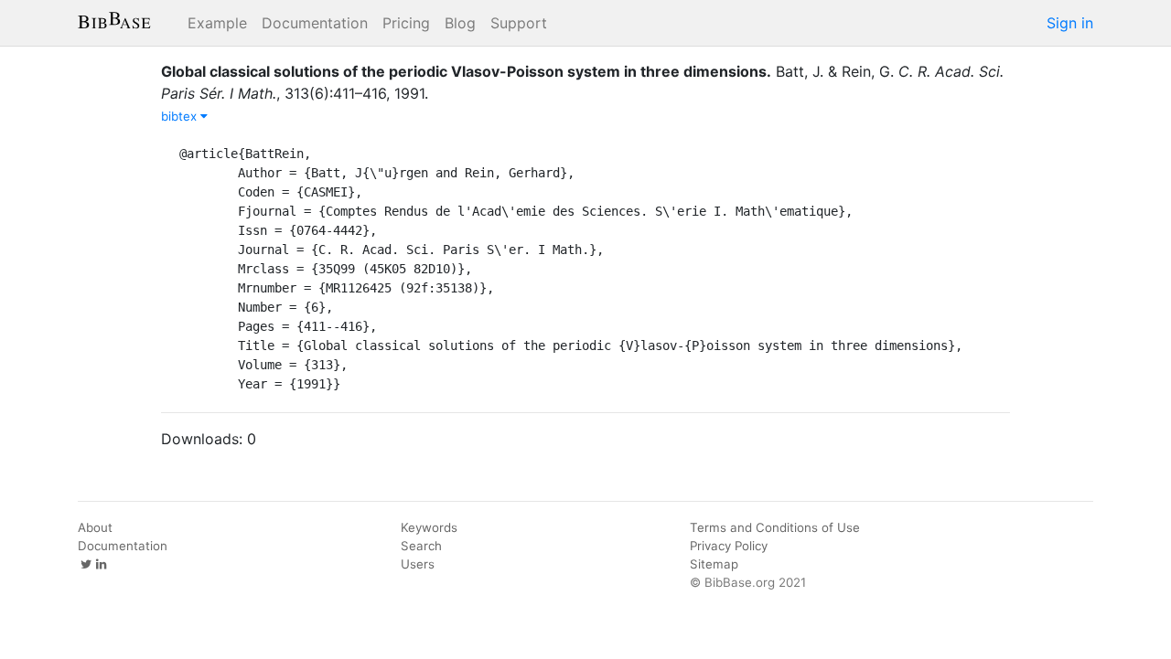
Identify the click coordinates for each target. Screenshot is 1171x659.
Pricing (406, 23)
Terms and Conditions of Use (775, 527)
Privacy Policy (729, 545)
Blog (460, 23)
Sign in (1070, 23)
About (95, 527)
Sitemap (714, 564)
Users (418, 564)
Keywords (429, 527)
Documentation (315, 23)
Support (518, 23)
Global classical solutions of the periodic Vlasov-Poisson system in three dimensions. (466, 71)
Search (421, 545)
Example (217, 23)
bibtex (180, 116)
